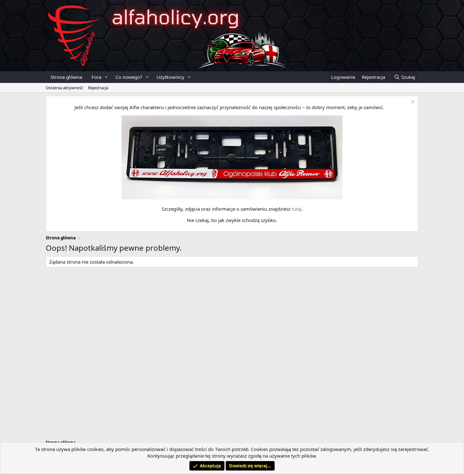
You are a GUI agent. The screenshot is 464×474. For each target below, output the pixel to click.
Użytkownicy (170, 77)
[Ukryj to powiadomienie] (412, 102)
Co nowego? (129, 77)
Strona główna (66, 77)
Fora (96, 77)
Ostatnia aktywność (64, 88)
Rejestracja (98, 88)
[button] (106, 77)
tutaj (296, 209)
